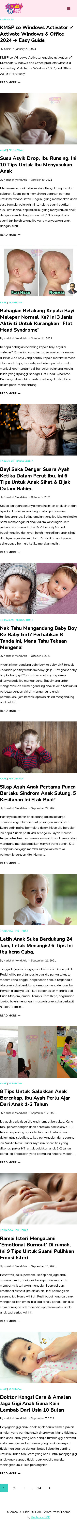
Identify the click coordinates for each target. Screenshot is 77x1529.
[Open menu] (68, 8)
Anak (3, 150)
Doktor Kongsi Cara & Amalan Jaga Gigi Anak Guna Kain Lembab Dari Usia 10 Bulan (35, 1403)
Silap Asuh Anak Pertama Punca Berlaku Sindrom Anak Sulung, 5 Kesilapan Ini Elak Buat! (38, 793)
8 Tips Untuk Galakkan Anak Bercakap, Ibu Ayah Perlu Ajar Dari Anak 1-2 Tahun (35, 1098)
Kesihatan (16, 302)
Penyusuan (16, 150)
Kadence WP (40, 1517)
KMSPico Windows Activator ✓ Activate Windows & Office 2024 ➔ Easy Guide (37, 34)
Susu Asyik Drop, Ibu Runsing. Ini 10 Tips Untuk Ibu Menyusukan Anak (38, 165)
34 (39, 1488)
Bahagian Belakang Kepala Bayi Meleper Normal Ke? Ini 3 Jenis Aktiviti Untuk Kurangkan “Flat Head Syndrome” (37, 320)
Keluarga (6, 931)
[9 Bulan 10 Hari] (14, 8)
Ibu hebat (21, 931)
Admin (7, 48)
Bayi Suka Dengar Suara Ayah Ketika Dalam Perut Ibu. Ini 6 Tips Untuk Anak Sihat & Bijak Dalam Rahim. (35, 479)
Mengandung (25, 461)
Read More (10, 82)
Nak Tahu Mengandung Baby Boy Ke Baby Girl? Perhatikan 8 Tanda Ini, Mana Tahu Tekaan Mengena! (38, 638)
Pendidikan (16, 778)
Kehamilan (7, 19)
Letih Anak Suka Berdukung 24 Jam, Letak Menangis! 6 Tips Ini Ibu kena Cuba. (36, 945)
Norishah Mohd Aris (15, 179)
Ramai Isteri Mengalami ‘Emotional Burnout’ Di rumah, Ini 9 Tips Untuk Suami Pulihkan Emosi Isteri (37, 1248)
